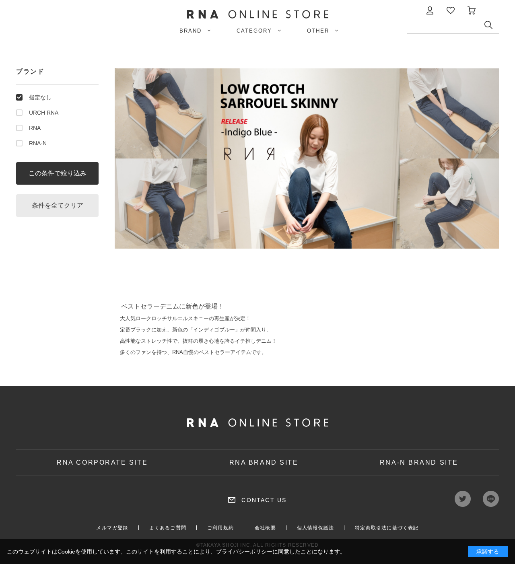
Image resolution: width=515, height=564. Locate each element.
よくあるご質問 (167, 527)
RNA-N (38, 143)
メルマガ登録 (112, 527)
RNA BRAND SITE (264, 462)
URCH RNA (43, 112)
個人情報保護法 (315, 527)
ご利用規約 (220, 527)
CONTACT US (263, 500)
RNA (35, 128)
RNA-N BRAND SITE (419, 462)
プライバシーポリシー (244, 551)
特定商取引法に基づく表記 (386, 527)
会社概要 (265, 527)
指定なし (40, 97)
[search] (491, 27)
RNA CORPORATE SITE (102, 462)
